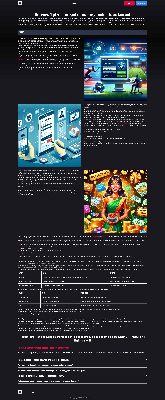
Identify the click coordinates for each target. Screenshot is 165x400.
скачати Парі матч (122, 123)
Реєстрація (141, 3)
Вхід (129, 3)
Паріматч (21, 59)
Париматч (95, 236)
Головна (74, 3)
